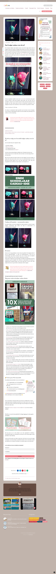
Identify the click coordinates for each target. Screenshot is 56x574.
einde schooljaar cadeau (16, 478)
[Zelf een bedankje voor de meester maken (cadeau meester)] (40, 77)
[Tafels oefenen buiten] (40, 63)
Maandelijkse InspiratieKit (46, 11)
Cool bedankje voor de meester (12, 346)
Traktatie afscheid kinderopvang (13, 371)
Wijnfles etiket (9, 326)
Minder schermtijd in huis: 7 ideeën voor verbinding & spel (17, 527)
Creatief (26, 8)
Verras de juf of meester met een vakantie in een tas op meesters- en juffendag (47, 59)
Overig (41, 518)
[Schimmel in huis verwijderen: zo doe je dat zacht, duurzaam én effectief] (5, 519)
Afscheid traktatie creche (9, 133)
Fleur (20, 486)
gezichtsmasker (10, 146)
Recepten (45, 521)
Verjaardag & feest (32, 8)
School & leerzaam (40, 8)
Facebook (11, 407)
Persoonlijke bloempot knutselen (13, 355)
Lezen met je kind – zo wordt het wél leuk (46, 49)
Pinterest (18, 407)
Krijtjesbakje (9, 359)
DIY (11, 478)
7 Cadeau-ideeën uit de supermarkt (13, 341)
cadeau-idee (8, 478)
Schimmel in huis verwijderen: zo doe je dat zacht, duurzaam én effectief (17, 519)
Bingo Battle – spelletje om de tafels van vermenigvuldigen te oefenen (46, 69)
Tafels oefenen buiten (46, 63)
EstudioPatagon (31, 534)
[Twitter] (46, 5)
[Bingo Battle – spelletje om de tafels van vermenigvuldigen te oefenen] (40, 67)
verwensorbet (23, 98)
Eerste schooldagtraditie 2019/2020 (47, 74)
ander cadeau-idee (24, 53)
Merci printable (9, 329)
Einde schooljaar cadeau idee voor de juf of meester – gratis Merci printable (19, 132)
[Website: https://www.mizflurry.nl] (19, 494)
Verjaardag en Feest (33, 521)
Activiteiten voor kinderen (9, 8)
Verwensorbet (9, 337)
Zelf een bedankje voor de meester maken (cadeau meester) (47, 78)
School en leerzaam (10, 20)
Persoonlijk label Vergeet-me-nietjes (13, 364)
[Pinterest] (49, 5)
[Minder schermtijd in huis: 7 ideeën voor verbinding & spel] (5, 527)
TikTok (24, 407)
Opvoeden (47, 8)
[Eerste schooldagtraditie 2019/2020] (40, 73)
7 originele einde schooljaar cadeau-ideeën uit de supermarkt (47, 54)
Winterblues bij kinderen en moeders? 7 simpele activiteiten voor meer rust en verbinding (17, 524)
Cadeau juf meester (8, 130)
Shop (51, 8)
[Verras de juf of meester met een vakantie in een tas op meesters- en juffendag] (40, 58)
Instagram (15, 407)
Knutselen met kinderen (20, 8)
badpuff (16, 149)
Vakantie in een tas (10, 350)
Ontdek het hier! (17, 121)
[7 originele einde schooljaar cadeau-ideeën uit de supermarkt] (40, 53)
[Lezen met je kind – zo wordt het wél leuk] (40, 49)
